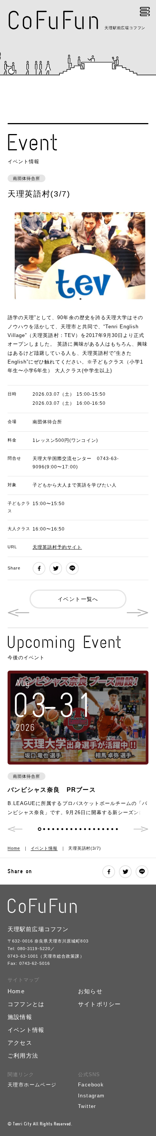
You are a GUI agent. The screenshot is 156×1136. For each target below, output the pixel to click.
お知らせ (90, 991)
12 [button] (89, 829)
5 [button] (58, 829)
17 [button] (112, 829)
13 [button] (94, 829)
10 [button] (80, 829)
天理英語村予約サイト (57, 547)
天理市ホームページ (32, 1085)
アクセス (20, 1042)
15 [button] (103, 829)
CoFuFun (54, 20)
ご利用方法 (23, 1055)
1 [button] (76, 299)
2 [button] (80, 299)
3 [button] (49, 829)
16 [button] (108, 829)
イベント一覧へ (78, 599)
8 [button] (71, 829)
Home (14, 848)
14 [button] (99, 829)
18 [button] (117, 829)
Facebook (91, 1085)
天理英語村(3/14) (19, 613)
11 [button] (85, 829)
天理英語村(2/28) (137, 613)
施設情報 (20, 1017)
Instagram (91, 1096)
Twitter (87, 1106)
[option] (78, 257)
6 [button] (62, 829)
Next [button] (140, 829)
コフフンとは (26, 1004)
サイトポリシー (99, 1004)
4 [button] (53, 829)
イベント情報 (44, 848)
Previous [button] (15, 829)
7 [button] (67, 829)
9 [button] (76, 829)
